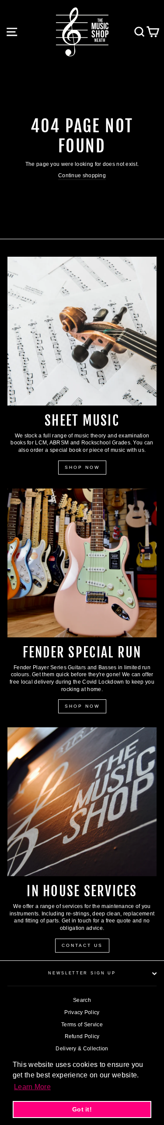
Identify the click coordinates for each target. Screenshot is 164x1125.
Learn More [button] (32, 1087)
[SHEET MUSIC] (82, 331)
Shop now (82, 706)
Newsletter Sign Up (81, 973)
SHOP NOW (82, 467)
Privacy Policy (81, 1012)
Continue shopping (82, 175)
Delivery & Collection (82, 1049)
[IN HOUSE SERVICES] (82, 801)
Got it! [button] (82, 1109)
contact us (82, 945)
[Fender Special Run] (82, 563)
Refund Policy (82, 1036)
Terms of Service (82, 1025)
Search (82, 1000)
